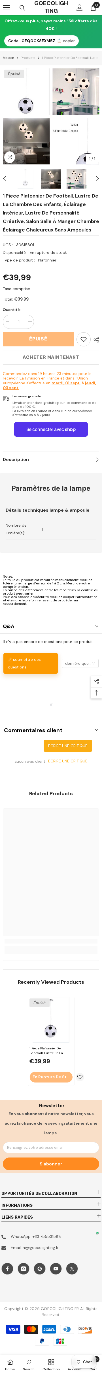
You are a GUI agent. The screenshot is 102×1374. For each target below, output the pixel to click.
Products (28, 57)
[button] (4, 178)
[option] (26, 116)
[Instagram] (23, 1269)
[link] (83, 339)
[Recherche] (22, 8)
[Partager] (95, 339)
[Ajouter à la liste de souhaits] (80, 1077)
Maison (8, 57)
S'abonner (51, 1164)
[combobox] (80, 663)
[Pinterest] (40, 1269)
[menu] (6, 7)
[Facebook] (7, 1269)
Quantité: (12, 309)
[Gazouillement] (72, 1269)
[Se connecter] (79, 8)
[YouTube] (56, 1269)
